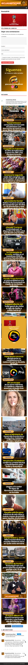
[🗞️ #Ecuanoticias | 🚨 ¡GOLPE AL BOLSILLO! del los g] (14, 559)
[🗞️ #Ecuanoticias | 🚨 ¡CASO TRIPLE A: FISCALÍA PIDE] (14, 507)
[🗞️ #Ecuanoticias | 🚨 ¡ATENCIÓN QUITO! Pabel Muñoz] (14, 351)
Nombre (3, 46)
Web (2, 53)
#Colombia (7, 656)
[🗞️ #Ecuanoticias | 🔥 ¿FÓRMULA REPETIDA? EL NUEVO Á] (14, 611)
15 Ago (23, 653)
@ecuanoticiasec (18, 640)
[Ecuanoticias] (14, 5)
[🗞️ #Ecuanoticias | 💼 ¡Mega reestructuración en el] (14, 429)
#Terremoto (15, 655)
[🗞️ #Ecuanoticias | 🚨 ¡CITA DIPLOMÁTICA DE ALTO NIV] (14, 533)
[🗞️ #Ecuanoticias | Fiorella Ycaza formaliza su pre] (14, 274)
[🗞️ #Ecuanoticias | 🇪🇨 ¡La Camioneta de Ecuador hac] (14, 248)
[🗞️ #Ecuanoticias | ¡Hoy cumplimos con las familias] (14, 585)
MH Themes (22, 663)
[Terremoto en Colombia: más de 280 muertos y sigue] (14, 144)
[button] (26, 8)
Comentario (3, 36)
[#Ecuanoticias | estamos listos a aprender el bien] (14, 403)
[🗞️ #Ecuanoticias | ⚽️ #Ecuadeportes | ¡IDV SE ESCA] (14, 377)
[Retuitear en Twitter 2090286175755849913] (8, 649)
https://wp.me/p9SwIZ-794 (15, 646)
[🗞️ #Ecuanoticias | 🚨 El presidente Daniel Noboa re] (14, 196)
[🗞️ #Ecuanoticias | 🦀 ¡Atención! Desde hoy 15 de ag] (14, 170)
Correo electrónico (5, 50)
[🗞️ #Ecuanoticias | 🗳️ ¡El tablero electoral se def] (14, 455)
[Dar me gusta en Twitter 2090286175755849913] (10, 649)
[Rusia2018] (14, 25)
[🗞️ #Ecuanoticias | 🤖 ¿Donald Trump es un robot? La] (14, 222)
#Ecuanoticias (9, 642)
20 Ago (23, 640)
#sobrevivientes (17, 657)
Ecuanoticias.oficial (9, 640)
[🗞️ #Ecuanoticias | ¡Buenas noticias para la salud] (14, 481)
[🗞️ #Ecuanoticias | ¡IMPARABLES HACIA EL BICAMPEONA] (14, 300)
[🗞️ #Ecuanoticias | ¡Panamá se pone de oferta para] (14, 118)
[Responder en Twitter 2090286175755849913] (5, 649)
